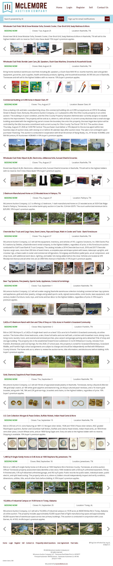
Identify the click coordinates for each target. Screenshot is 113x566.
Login (69, 7)
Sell (91, 7)
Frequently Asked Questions (46, 543)
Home (59, 7)
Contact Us (102, 7)
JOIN (107, 19)
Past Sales (74, 543)
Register (80, 7)
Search (60, 19)
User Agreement (63, 543)
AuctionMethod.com (62, 564)
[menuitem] (59, 7)
